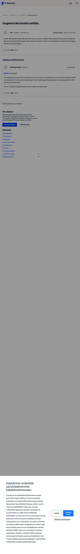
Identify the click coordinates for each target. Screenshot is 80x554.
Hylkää (56, 513)
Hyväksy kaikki (68, 513)
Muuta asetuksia (62, 519)
